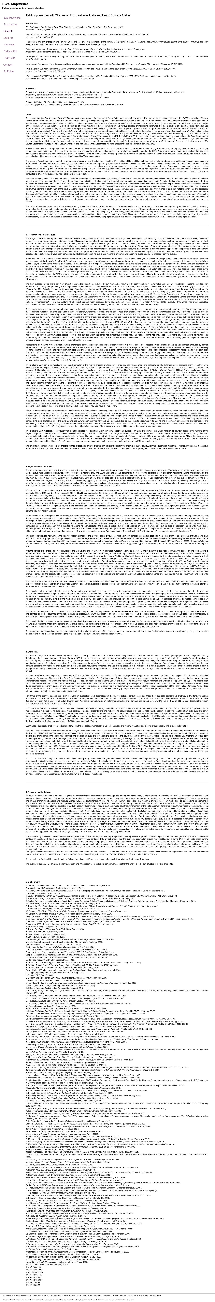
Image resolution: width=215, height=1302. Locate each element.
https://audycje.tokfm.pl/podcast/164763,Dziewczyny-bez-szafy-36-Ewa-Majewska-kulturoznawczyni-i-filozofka (75, 104)
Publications (10, 24)
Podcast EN (10, 51)
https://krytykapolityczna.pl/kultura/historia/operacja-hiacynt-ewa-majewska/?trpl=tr (62, 97)
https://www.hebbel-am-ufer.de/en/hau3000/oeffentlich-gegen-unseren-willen (60, 78)
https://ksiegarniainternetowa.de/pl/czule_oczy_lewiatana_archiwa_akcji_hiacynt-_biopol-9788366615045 (73, 51)
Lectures (8, 37)
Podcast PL (9, 58)
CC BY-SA (62, 1300)
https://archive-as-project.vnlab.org (148, 890)
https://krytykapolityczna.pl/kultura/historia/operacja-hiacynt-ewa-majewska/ (59, 94)
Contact (7, 64)
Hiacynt (7, 31)
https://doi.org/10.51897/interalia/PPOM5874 (46, 71)
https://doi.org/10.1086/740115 (39, 37)
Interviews (9, 44)
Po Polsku (9, 71)
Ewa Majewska (11, 17)
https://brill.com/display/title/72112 (41, 29)
